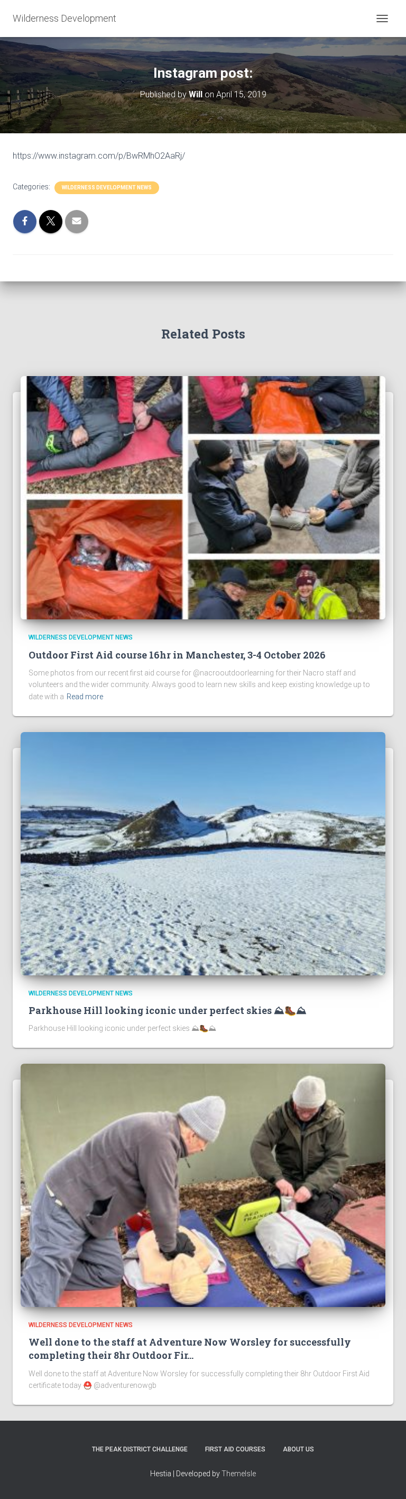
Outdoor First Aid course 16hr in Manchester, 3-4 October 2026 (177, 654)
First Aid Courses (235, 1449)
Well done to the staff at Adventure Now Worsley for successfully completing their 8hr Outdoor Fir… (190, 1348)
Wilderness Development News (107, 187)
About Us (298, 1449)
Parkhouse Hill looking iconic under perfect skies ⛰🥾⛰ (168, 1010)
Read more (85, 696)
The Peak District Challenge (140, 1449)
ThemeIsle (239, 1473)
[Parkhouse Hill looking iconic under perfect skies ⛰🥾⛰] (203, 852)
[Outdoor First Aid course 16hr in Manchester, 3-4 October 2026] (203, 497)
